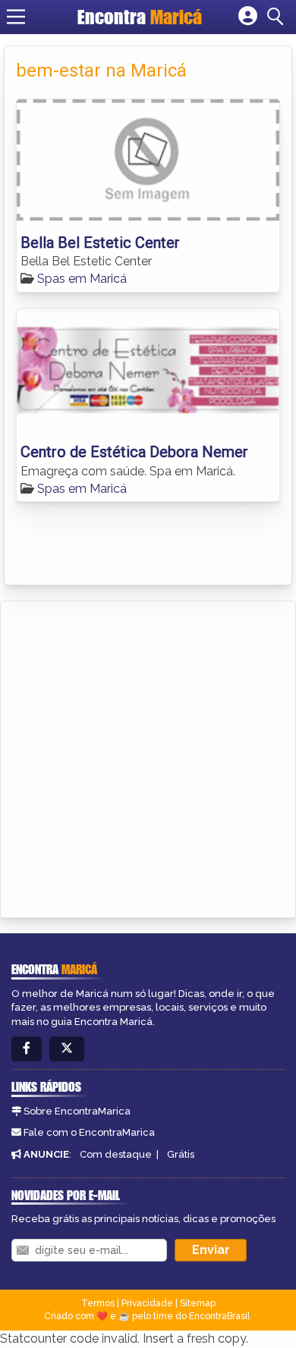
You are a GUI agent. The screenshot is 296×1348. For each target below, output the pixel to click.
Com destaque (116, 1154)
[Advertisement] (148, 756)
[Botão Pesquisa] (277, 16)
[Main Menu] (16, 17)
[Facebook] (26, 1048)
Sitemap (198, 1303)
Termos (98, 1303)
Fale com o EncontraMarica (89, 1132)
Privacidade (147, 1303)
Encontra (139, 16)
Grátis (180, 1154)
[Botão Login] (247, 16)
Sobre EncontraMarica (77, 1111)
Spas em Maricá (82, 278)
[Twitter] (66, 1048)
